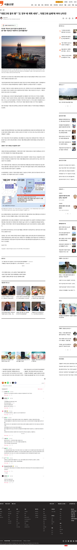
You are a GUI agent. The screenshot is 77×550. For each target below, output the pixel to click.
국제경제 (26, 511)
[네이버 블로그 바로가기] (76, 541)
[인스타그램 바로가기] (68, 541)
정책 (17, 525)
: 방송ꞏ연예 (63, 258)
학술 (44, 513)
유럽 (25, 523)
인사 (52, 530)
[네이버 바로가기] (73, 541)
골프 (60, 515)
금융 (17, 515)
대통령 (1, 511)
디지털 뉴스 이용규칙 (26, 540)
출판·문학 (44, 517)
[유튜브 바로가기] (71, 541)
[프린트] (69, 18)
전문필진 (52, 521)
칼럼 (52, 520)
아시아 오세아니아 (27, 519)
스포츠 (69, 5)
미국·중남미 (26, 521)
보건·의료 (9, 521)
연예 (73, 5)
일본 (25, 515)
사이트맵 (72, 520)
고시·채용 (36, 517)
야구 (60, 511)
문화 (51, 5)
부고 (52, 534)
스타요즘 (61, 533)
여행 (44, 523)
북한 (0, 515)
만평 (52, 523)
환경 (9, 515)
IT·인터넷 (17, 523)
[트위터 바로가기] (66, 541)
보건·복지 (9, 523)
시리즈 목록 (53, 511)
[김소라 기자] (1, 18)
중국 (25, 513)
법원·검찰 (9, 513)
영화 (44, 528)
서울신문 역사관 (73, 511)
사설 (52, 518)
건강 (44, 525)
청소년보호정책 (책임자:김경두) (16, 540)
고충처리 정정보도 (74, 518)
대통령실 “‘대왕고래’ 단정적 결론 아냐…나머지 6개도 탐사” (13, 263)
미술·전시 (44, 515)
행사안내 (1, 503)
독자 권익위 (73, 513)
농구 (60, 517)
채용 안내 (13, 503)
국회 (3, 10)
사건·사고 (9, 511)
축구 (60, 513)
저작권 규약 (73, 516)
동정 (52, 532)
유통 (17, 519)
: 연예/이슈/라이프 (64, 328)
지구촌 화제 (26, 525)
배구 (60, 519)
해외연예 (61, 529)
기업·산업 (17, 511)
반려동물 (44, 527)
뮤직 (60, 531)
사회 (36, 5)
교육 (9, 517)
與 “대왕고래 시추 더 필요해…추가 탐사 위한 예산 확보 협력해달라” (15, 261)
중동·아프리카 (27, 517)
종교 (44, 521)
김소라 (4, 17)
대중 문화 (44, 519)
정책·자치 (47, 5)
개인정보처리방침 (7, 540)
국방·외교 (1, 517)
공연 (44, 530)
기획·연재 (56, 5)
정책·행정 (36, 511)
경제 (39, 5)
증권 (17, 521)
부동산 (17, 513)
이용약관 (1, 540)
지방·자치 (36, 513)
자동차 (17, 517)
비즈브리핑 (18, 527)
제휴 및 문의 (7, 503)
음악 (44, 511)
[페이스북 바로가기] (63, 541)
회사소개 (72, 509)
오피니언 (61, 5)
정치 (32, 5)
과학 (9, 519)
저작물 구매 (73, 515)
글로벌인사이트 (27, 527)
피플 (65, 5)
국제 (42, 5)
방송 (60, 525)
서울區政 (36, 515)
